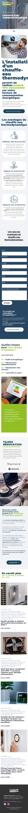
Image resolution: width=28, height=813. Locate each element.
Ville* (3, 276)
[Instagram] (8, 804)
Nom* (3, 250)
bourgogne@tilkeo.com (17, 798)
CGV (18, 809)
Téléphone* (5, 270)
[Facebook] (5, 804)
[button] (14, 31)
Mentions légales (11, 807)
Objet (3, 282)
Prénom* (4, 257)
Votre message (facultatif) (10, 289)
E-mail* (3, 263)
